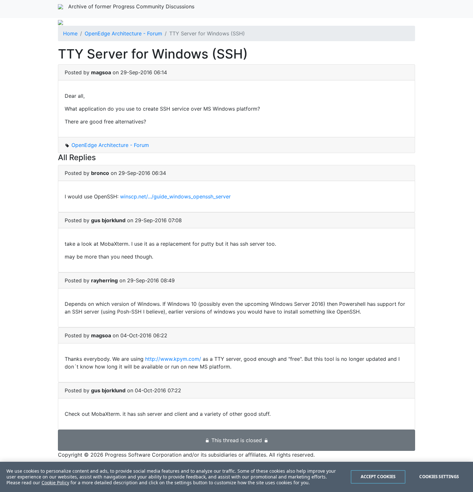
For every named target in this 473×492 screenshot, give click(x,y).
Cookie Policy (55, 482)
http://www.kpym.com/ (173, 359)
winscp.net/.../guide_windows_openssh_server (175, 196)
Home (70, 33)
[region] (236, 477)
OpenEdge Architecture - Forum (123, 33)
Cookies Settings (439, 476)
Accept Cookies (378, 476)
